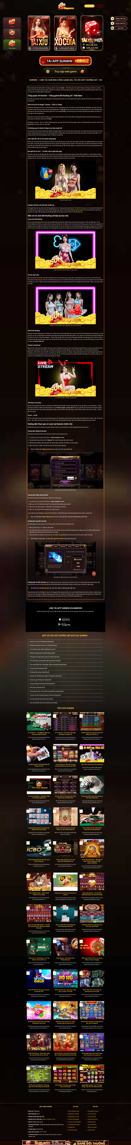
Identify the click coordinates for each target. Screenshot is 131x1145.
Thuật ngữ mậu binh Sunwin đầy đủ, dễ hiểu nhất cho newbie (39, 828)
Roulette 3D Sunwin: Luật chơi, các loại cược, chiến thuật (92, 925)
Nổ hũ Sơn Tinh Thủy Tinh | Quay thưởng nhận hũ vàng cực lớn (65, 1022)
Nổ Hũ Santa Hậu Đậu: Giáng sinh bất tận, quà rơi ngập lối (92, 1022)
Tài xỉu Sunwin (92, 1116)
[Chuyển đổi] (28, 641)
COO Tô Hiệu (43, 1132)
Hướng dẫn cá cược (73, 1116)
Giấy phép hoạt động (73, 1124)
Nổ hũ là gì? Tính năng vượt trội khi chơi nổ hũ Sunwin (65, 1085)
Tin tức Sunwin (92, 1114)
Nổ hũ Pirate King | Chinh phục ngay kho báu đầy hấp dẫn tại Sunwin (39, 1054)
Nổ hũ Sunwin (92, 1122)
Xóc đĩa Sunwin (92, 1124)
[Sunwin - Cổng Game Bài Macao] (65, 6)
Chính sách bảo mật (73, 1111)
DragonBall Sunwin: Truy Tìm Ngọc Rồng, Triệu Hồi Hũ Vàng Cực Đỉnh (92, 1085)
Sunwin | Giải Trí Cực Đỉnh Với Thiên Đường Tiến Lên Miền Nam (65, 797)
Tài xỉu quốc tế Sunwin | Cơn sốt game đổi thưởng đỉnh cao (65, 860)
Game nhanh (91, 1130)
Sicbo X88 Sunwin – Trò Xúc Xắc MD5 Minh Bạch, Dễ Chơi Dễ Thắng (92, 893)
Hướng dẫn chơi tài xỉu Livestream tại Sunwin (65, 893)
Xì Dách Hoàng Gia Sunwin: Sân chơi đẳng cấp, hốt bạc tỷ (92, 733)
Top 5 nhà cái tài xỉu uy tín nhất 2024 (92, 764)
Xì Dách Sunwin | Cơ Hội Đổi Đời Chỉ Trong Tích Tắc (39, 765)
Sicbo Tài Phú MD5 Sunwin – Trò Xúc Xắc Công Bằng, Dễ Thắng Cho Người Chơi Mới (39, 926)
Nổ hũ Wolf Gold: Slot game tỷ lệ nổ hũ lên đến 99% (39, 990)
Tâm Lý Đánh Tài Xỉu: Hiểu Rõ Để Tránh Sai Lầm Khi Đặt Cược (92, 828)
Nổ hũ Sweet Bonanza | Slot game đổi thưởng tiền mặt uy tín (39, 1022)
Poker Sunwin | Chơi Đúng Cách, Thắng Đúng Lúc (65, 958)
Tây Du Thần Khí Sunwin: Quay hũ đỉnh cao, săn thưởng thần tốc (65, 828)
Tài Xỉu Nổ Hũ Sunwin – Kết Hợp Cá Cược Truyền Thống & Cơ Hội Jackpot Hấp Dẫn (92, 861)
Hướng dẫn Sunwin (93, 1111)
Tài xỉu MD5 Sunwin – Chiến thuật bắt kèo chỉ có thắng (39, 893)
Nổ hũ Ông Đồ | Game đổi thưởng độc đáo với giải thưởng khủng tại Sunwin (65, 1054)
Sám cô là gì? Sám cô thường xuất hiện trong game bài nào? (65, 925)
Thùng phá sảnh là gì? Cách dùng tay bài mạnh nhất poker (92, 797)
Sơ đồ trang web (72, 1130)
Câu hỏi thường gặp (73, 1119)
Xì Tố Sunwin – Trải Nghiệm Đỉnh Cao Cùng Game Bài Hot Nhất (39, 733)
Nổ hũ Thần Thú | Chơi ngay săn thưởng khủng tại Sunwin (92, 990)
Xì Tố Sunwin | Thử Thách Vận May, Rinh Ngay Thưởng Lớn (65, 733)
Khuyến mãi (71, 1127)
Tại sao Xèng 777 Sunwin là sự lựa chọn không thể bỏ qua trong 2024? (65, 765)
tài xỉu (45, 107)
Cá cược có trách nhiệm (74, 1122)
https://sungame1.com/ (49, 1119)
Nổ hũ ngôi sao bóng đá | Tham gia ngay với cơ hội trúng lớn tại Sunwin (39, 1085)
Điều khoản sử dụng (73, 1114)
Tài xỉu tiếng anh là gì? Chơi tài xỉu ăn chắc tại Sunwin (39, 860)
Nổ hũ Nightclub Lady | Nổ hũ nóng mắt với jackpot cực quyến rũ (92, 1054)
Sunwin (30, 592)
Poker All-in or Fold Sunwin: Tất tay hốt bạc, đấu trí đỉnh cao (39, 958)
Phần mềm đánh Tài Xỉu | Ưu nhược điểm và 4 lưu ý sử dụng (92, 958)
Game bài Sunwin (93, 1119)
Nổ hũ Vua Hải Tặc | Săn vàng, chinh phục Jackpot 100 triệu (65, 990)
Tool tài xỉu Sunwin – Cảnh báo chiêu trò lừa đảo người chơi (39, 797)
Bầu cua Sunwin (92, 1127)
